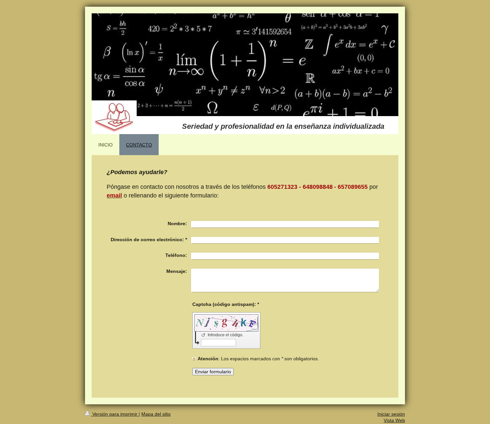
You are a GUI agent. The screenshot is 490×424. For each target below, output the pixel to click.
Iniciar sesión (391, 414)
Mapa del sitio (156, 414)
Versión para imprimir (115, 414)
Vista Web (394, 420)
